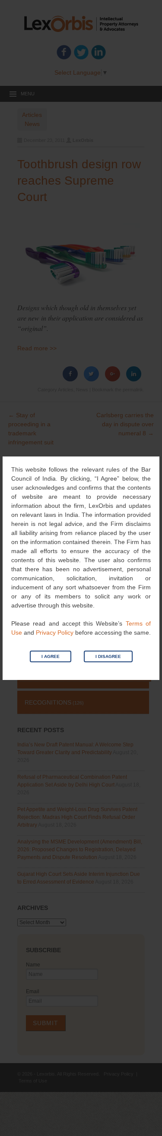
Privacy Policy (54, 632)
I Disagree (108, 656)
